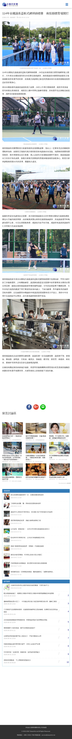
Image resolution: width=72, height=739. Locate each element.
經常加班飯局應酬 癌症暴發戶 (36, 477)
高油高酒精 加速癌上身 (56, 477)
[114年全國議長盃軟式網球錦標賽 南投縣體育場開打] (29, 407)
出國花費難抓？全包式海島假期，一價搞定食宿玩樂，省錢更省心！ (35, 457)
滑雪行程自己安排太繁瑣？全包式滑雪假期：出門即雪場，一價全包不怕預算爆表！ (12, 457)
